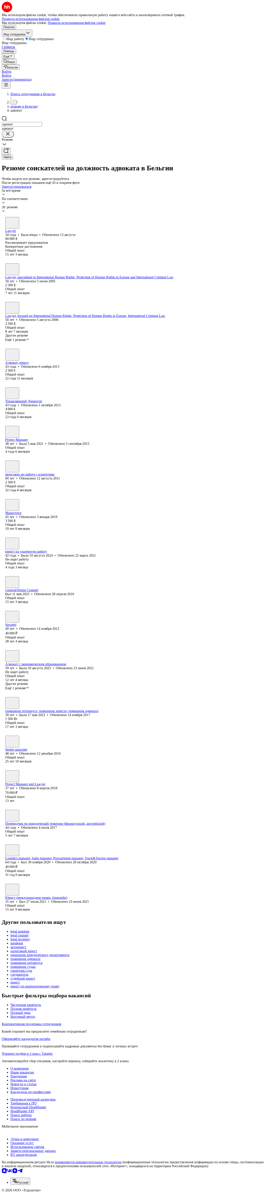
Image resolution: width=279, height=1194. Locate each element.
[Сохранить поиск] (6, 151)
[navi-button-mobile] (6, 85)
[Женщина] (12, 223)
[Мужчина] (12, 269)
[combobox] (22, 124)
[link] (9, 61)
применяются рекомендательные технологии (88, 1162)
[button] (6, 71)
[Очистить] (8, 134)
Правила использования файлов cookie (76, 23)
